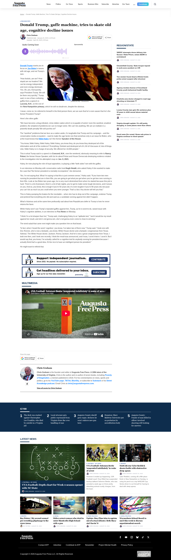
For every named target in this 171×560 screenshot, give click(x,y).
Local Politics (126, 516)
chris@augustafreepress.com (81, 383)
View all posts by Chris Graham (49, 388)
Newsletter (89, 545)
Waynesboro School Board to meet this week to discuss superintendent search (133, 521)
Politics (58, 4)
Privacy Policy (127, 545)
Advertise (115, 4)
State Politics (93, 516)
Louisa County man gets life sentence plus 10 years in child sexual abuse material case (134, 112)
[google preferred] (95, 37)
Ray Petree (26, 526)
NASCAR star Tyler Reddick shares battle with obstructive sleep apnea (133, 468)
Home (22, 14)
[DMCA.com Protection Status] (144, 554)
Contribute (143, 4)
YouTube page (57, 381)
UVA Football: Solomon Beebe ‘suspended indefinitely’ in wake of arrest (101, 468)
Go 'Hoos (34, 482)
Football (26, 482)
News (49, 4)
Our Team (126, 4)
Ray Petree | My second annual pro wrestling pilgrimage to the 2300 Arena (34, 521)
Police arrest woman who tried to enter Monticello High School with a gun (68, 521)
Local (56, 516)
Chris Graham (44, 368)
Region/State (25, 21)
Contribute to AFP (73, 545)
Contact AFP (43, 545)
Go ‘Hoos (69, 4)
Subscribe (105, 4)
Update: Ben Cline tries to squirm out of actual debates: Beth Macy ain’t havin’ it (101, 521)
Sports (80, 4)
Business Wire (93, 4)
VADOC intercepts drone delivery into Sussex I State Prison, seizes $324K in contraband (132, 54)
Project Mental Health (107, 545)
